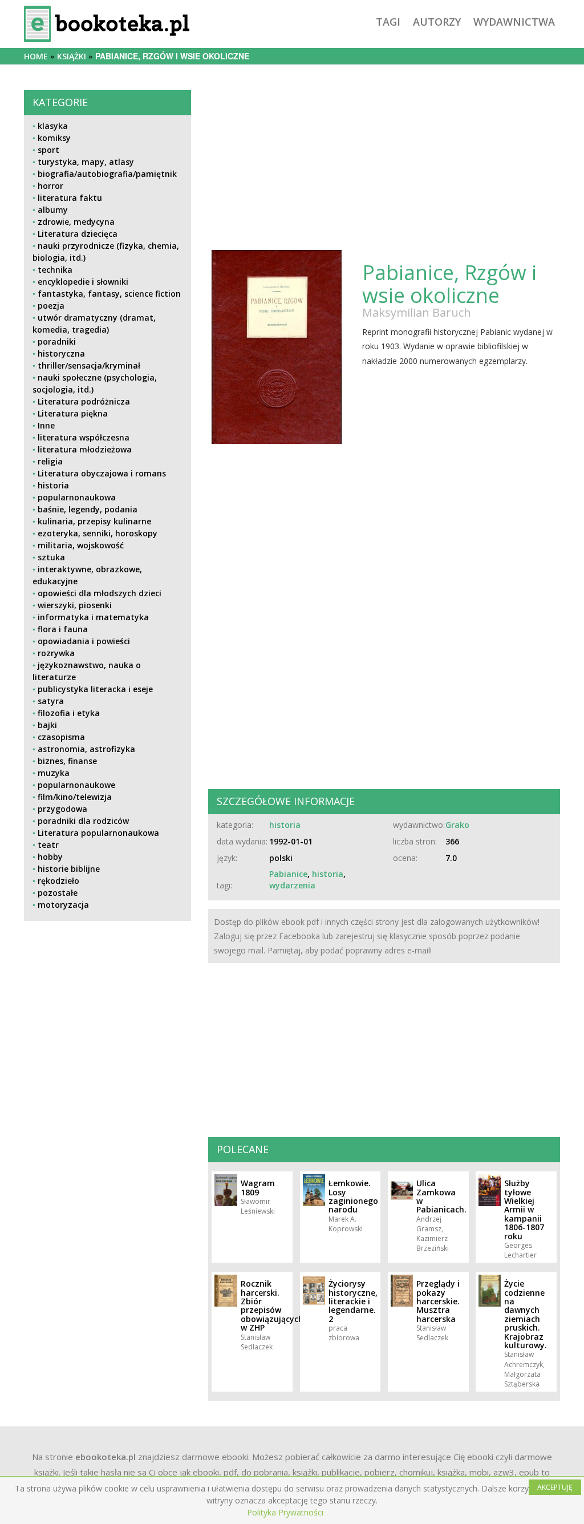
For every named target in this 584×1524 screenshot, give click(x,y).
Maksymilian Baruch (416, 312)
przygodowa (62, 808)
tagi (388, 22)
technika (55, 269)
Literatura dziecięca (77, 233)
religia (50, 461)
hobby (50, 856)
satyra (51, 701)
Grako (457, 824)
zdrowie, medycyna (76, 221)
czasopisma (61, 736)
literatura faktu (70, 197)
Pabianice (288, 873)
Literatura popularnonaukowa (98, 832)
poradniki (57, 341)
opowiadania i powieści (84, 641)
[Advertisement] (107, 1017)
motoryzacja (63, 904)
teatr (48, 844)
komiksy (54, 137)
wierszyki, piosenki (75, 605)
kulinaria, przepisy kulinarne (94, 521)
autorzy (437, 22)
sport (48, 149)
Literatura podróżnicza (84, 401)
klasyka (53, 125)
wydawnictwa (514, 22)
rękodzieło (58, 880)
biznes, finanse (67, 760)
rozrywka (56, 653)
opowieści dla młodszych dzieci (99, 593)
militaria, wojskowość (81, 545)
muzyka (54, 772)
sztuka (51, 557)
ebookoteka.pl (105, 1456)
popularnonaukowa (77, 497)
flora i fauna (63, 629)
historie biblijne (69, 868)
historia (53, 485)
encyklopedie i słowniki (83, 281)
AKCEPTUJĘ (555, 1487)
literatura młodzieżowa (85, 449)
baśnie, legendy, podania (87, 509)
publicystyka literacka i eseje (95, 689)
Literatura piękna (73, 413)
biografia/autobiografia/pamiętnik (107, 173)
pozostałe (58, 892)
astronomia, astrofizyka (86, 748)
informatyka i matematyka (93, 617)
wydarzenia (292, 885)
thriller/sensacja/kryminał (89, 365)
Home (36, 56)
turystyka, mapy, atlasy (86, 161)
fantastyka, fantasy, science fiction (109, 293)
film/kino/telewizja (75, 796)
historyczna (61, 353)
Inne (46, 425)
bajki (47, 724)
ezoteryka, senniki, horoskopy (97, 533)
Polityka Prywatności (285, 1512)
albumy (53, 209)
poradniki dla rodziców (83, 820)
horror (50, 185)
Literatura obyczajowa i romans (102, 473)
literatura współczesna (83, 437)
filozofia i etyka (69, 713)
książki (71, 56)
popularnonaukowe (76, 784)
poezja (51, 305)
